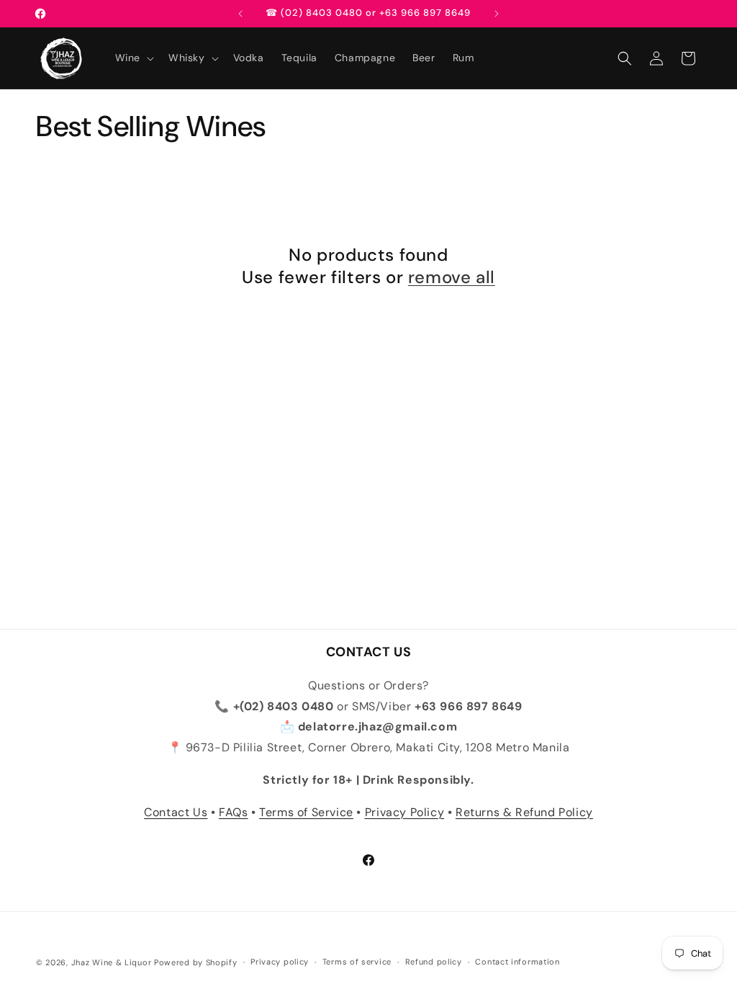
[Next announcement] (496, 13)
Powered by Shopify (196, 962)
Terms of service (357, 962)
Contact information (517, 962)
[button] (133, 58)
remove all (451, 277)
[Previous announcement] (240, 13)
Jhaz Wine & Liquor (111, 962)
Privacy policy (279, 962)
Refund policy (433, 962)
